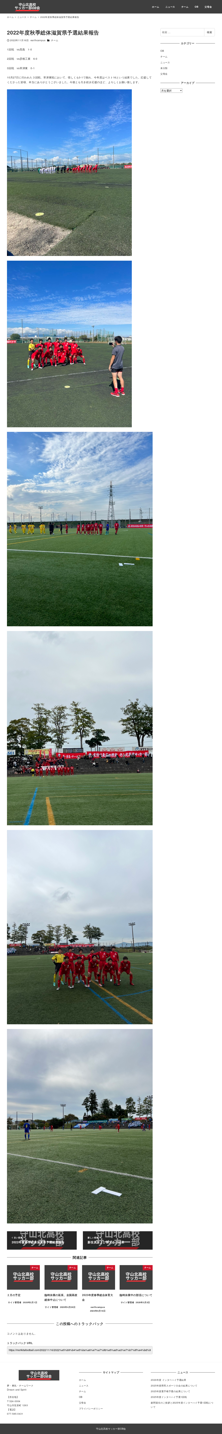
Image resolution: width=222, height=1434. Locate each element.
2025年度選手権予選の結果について (170, 1391)
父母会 (164, 73)
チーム (54, 40)
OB (162, 50)
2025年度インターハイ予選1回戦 (169, 1397)
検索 (209, 32)
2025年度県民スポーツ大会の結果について (174, 1385)
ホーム (82, 1379)
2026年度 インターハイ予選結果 (168, 1379)
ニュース (165, 62)
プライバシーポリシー (91, 1408)
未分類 (164, 68)
